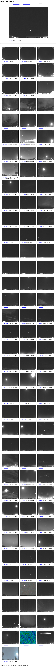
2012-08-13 (41, 596)
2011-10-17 (41, 307)
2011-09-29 (6, 242)
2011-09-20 (41, 194)
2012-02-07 (24, 500)
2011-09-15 (6, 194)
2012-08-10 (24, 580)
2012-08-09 (24, 564)
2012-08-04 (41, 548)
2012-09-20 (6, 629)
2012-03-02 (6, 516)
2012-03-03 (24, 516)
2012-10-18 (26, 645)
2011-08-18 (24, 177)
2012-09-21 (24, 629)
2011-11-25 (41, 435)
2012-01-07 (24, 484)
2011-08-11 (6, 128)
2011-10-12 (24, 258)
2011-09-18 (24, 194)
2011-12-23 (6, 468)
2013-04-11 (6, 661)
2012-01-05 (6, 484)
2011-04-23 (6, 95)
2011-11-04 (6, 387)
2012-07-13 (24, 548)
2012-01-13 (6, 500)
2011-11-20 (41, 419)
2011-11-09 (24, 387)
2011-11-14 (41, 387)
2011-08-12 (24, 128)
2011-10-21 (11, 40)
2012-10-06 (41, 629)
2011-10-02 (6, 258)
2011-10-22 (24, 355)
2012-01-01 (24, 468)
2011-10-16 (6, 307)
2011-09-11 (41, 177)
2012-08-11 (24, 596)
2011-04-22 (6, 61)
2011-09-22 (24, 210)
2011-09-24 (41, 210)
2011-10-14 (41, 258)
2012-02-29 (41, 500)
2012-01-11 (41, 484)
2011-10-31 (24, 371)
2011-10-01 (24, 242)
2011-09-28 (41, 226)
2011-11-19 (24, 419)
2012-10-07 (6, 645)
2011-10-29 (41, 355)
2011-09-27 (6, 226)
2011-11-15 (24, 403)
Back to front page (26, 4)
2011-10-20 (6, 323)
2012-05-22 (41, 532)
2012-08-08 (6, 564)
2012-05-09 (6, 532)
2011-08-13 (41, 144)
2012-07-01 (6, 548)
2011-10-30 (6, 371)
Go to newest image (16, 4)
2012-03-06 (41, 516)
